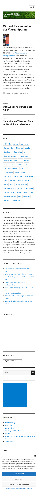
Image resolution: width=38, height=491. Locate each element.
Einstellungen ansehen (19, 484)
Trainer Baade (9, 442)
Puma (6, 184)
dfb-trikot (27, 160)
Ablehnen (19, 479)
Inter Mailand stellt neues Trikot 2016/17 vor (18, 274)
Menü (32, 7)
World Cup (16, 201)
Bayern (6, 148)
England (19, 164)
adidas (15, 144)
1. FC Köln (7, 144)
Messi (16, 176)
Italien (17, 172)
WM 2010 (26, 196)
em (5, 164)
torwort (18, 192)
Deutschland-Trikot (10, 160)
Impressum (29, 488)
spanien (21, 188)
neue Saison (29, 176)
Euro (26, 164)
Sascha (8, 93)
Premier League (23, 180)
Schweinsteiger (21, 184)
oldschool (12, 180)
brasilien (28, 148)
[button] (35, 456)
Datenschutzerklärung (20, 488)
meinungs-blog (9, 428)
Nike (5, 180)
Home (5, 451)
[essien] (19, 40)
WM (19, 196)
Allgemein (26, 93)
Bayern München (17, 148)
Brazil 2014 (8, 152)
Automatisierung (10, 423)
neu (21, 176)
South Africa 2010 (10, 188)
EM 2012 (11, 164)
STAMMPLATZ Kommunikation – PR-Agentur (20, 436)
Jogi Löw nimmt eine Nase (13, 293)
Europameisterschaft (11, 168)
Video (31, 192)
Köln (23, 172)
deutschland (24, 156)
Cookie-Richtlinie (10, 488)
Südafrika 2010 (9, 192)
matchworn (7, 176)
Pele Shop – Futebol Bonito (13, 431)
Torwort (7, 439)
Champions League (10, 156)
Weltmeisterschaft (10, 196)
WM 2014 (7, 201)
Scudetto (7, 433)
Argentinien (24, 144)
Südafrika (29, 188)
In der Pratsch (9, 425)
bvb (25, 152)
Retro (12, 184)
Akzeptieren (19, 474)
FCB (21, 168)
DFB (20, 160)
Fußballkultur (8, 172)
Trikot (25, 192)
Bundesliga (18, 152)
